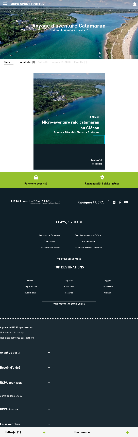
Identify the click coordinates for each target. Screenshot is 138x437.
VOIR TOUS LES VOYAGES (69, 259)
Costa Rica (69, 286)
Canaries (69, 292)
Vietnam (108, 292)
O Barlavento (49, 241)
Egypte (108, 280)
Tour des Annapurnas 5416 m (88, 235)
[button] (3, 4)
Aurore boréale (88, 241)
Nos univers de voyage (12, 332)
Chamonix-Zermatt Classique (88, 247)
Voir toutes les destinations (69, 304)
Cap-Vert (69, 280)
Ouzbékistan (30, 292)
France (30, 280)
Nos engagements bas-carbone (17, 337)
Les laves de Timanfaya (49, 235)
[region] (69, 29)
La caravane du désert (50, 247)
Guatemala (108, 286)
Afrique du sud (30, 286)
